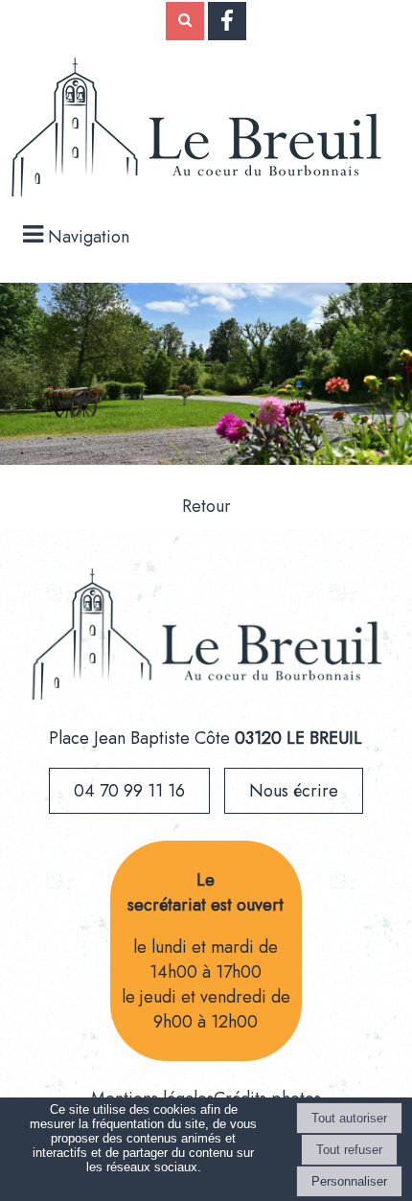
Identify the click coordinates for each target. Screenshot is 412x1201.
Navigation (88, 236)
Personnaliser (349, 1181)
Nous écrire (293, 790)
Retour (206, 506)
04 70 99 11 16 (129, 790)
